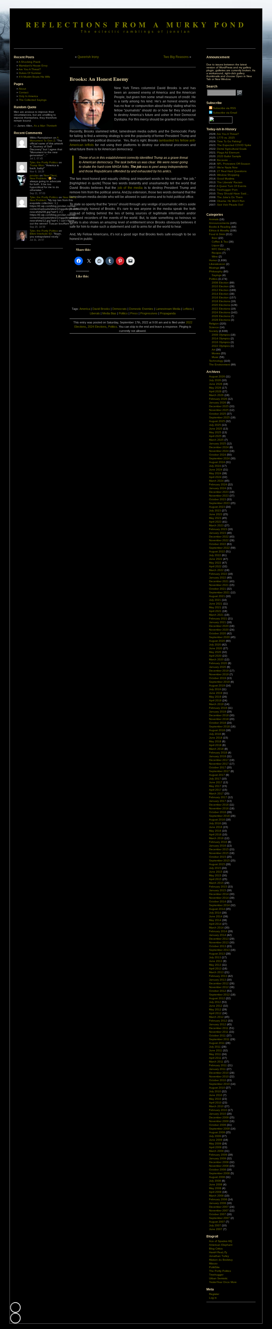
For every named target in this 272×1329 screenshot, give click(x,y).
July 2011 (215, 1046)
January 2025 (217, 443)
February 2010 (218, 1110)
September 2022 (219, 547)
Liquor (215, 245)
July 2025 (215, 424)
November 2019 (219, 674)
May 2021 (215, 607)
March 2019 (216, 704)
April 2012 (215, 1013)
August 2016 (217, 819)
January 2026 (217, 402)
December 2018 (219, 715)
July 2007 (215, 1225)
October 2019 (217, 678)
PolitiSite (214, 1267)
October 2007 (217, 1214)
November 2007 (219, 1210)
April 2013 (215, 968)
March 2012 (216, 1016)
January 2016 (217, 845)
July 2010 (215, 1091)
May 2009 (215, 1143)
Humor (213, 260)
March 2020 (216, 659)
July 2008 (215, 1180)
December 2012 (219, 983)
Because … (224, 160)
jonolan (34, 175)
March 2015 (216, 882)
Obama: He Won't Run (231, 200)
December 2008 (219, 1162)
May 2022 (215, 562)
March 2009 (216, 1150)
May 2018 (215, 741)
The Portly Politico (220, 1270)
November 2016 (219, 808)
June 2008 (215, 1184)
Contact (23, 92)
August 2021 (217, 596)
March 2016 (216, 838)
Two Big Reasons (176, 57)
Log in (213, 1297)
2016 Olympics (221, 342)
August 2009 (217, 1132)
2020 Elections (221, 304)
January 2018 (217, 756)
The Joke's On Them (230, 197)
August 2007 (217, 1221)
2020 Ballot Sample (229, 156)
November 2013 (219, 942)
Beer (215, 237)
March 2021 (216, 614)
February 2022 (218, 573)
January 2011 (217, 1069)
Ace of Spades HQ (220, 1241)
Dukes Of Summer (30, 73)
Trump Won (37, 165)
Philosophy (216, 271)
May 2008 (215, 1188)
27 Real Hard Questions (231, 171)
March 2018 (216, 748)
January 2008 (217, 1203)
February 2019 (218, 707)
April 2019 (215, 700)
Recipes (217, 252)
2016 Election (220, 297)
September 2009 (219, 1128)
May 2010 (215, 1098)
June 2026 (215, 383)
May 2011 (215, 1054)
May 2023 (215, 517)
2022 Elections (221, 308)
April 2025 (215, 436)
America (84, 308)
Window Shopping (228, 174)
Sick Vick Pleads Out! (230, 204)
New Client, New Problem (43, 177)
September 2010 (219, 1083)
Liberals (95, 313)
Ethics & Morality (219, 230)
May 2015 (215, 875)
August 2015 (217, 864)
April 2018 (215, 745)
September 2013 (219, 949)
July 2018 (215, 733)
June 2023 (215, 514)
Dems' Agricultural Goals (231, 148)
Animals (214, 219)
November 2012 (219, 987)
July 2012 (215, 1002)
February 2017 (218, 797)
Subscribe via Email (225, 112)
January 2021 (217, 622)
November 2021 (219, 585)
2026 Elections (221, 316)
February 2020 (218, 663)
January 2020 (217, 666)
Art (213, 349)
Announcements (219, 223)
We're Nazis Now (227, 167)
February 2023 (218, 529)
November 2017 (219, 763)
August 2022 (217, 551)
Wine (215, 256)
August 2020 (217, 640)
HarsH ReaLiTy (218, 1252)
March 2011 (216, 1061)
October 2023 (217, 499)
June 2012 (215, 1005)
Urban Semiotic (218, 1278)
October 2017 (217, 767)
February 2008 (218, 1199)
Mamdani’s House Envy (33, 65)
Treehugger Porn (227, 189)
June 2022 (215, 558)
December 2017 (219, 760)
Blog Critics (216, 1248)
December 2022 (219, 536)
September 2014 (219, 905)
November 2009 (219, 1121)
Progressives (149, 313)
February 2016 (218, 841)
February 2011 (218, 1065)
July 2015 (215, 867)
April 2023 (215, 521)
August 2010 (217, 1087)
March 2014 (216, 927)
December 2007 (219, 1206)
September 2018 (219, 726)
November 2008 (219, 1165)
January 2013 (217, 979)
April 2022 (215, 566)
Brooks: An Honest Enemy (99, 79)
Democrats (119, 308)
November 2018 (219, 719)
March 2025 (216, 439)
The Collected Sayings (32, 99)
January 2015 (217, 890)
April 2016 (215, 834)
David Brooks (101, 308)
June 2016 (215, 827)
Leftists (187, 308)
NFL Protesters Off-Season (233, 163)
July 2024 (215, 465)
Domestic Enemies (141, 308)
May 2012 (215, 1009)
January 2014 (217, 935)
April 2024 (215, 477)
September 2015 (219, 860)
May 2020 (215, 652)
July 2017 (215, 778)
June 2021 (215, 603)
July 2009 (215, 1136)
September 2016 (219, 815)
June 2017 (215, 782)
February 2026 (218, 398)
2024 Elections (97, 326)
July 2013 (215, 957)
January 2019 (217, 711)
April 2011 (215, 1057)
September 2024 (219, 458)
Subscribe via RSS (224, 108)
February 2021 (218, 618)
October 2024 (217, 454)
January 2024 (217, 488)
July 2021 (215, 599)
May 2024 (215, 473)
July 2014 (215, 912)
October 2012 (217, 990)
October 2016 (217, 812)
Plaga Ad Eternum (228, 152)
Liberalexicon (217, 264)
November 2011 (218, 1031)
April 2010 (215, 1102)
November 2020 (219, 629)
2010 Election (220, 286)
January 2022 (217, 577)
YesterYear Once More (223, 1282)
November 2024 (219, 450)
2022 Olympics (221, 345)
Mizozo (213, 1263)
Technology (216, 360)
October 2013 (217, 946)
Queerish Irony (88, 57)
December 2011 (218, 1028)
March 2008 (216, 1195)
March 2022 (216, 570)
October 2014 (217, 901)
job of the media (130, 188)
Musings (214, 267)
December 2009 (219, 1117)
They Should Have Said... (233, 193)
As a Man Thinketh (45, 125)
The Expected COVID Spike (234, 145)
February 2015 (218, 886)
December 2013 (219, 938)
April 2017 (215, 789)
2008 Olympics (221, 334)
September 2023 (219, 503)
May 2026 (215, 387)
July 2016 (215, 823)
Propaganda (168, 313)
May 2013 (215, 964)
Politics (123, 313)
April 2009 (215, 1147)
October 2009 (217, 1124)
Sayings (217, 275)
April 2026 (215, 391)
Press (134, 313)
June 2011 (215, 1050)
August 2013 (217, 953)
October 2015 (217, 856)
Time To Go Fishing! (229, 141)
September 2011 (219, 1039)
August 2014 (217, 908)
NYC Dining (219, 249)
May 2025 (215, 432)
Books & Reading (220, 226)
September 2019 (219, 681)
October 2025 (217, 413)
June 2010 (215, 1095)
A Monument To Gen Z (44, 139)
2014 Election (220, 293)
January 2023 (217, 532)
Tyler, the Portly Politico (44, 162)
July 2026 (215, 380)
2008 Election (220, 282)
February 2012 (218, 1020)
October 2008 (217, 1169)
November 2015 (219, 853)
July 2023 (215, 510)
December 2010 (219, 1072)
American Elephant (220, 1244)
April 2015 (215, 879)
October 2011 (217, 1035)
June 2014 (215, 916)
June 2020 (215, 648)
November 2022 (219, 540)
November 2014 (219, 897)
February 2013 (218, 975)
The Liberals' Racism (229, 182)
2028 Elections (221, 319)
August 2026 (217, 376)
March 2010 (216, 1106)
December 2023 (219, 491)
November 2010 (219, 1076)
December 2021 (219, 581)
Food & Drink (217, 234)
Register (214, 1294)
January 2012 (217, 1024)
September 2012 (219, 994)
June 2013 (215, 961)
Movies (216, 353)
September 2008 (219, 1173)
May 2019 (215, 696)
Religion (214, 323)
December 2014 (219, 894)
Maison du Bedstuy (221, 1259)
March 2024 (216, 480)
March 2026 (216, 395)
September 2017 (219, 771)
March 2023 (216, 525)
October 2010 (217, 1080)
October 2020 (217, 633)
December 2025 (219, 406)
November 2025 (219, 410)
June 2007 (215, 1229)
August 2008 (217, 1177)
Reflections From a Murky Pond (136, 24)
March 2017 (216, 793)
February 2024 (218, 484)
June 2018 (215, 737)
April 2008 (215, 1191)
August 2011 (217, 1042)
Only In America (28, 96)
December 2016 (219, 804)
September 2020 (219, 637)
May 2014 (215, 920)
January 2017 (217, 800)
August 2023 (217, 506)
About (22, 88)
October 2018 (217, 722)
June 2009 (215, 1139)
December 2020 (219, 625)
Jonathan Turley (219, 1256)
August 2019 (217, 685)
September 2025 (219, 417)
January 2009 (217, 1158)
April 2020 (215, 655)
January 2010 (217, 1113)
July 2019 (215, 689)
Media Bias (109, 313)
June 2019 (215, 692)
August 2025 (217, 421)
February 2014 (218, 931)
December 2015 (219, 849)
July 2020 (215, 644)
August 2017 (217, 774)
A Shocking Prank (29, 61)
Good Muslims (225, 178)
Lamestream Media (168, 308)
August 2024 (217, 462)
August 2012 (217, 998)
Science (214, 327)
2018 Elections (221, 301)
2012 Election (220, 290)
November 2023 (219, 495)
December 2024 (219, 447)
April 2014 (215, 923)
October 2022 (217, 544)
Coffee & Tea (220, 241)
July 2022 (215, 555)
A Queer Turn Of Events (231, 186)
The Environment (219, 364)
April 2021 (215, 611)
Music (215, 357)
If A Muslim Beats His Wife (34, 76)
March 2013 (216, 972)
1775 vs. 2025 (226, 137)
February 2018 (218, 752)
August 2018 (217, 730)
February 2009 (218, 1154)
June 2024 (215, 469)
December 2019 (219, 670)
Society (213, 331)
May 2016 (215, 830)
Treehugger (216, 1274)
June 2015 (215, 871)
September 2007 (219, 1217)
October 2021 (217, 588)
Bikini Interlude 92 (41, 233)
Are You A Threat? (30, 69)
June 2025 (215, 428)
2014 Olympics (221, 338)
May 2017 (215, 786)
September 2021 (219, 592)
